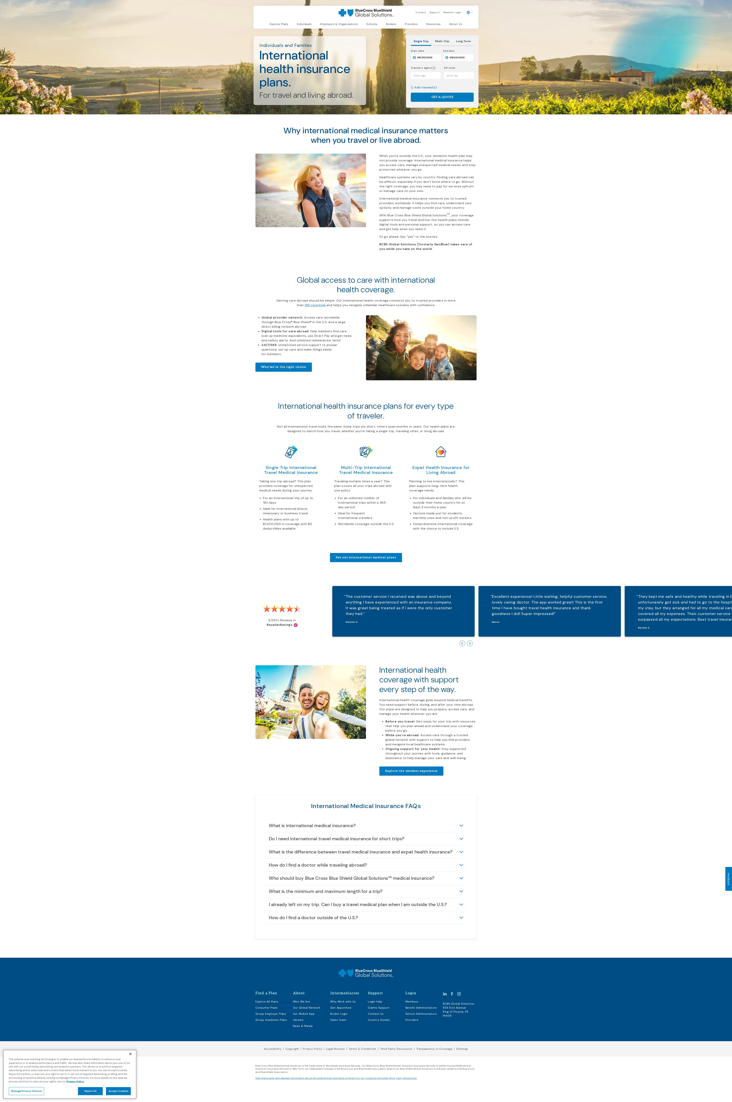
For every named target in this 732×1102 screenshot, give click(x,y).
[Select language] (470, 12)
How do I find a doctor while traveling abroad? (318, 865)
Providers (411, 24)
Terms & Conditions (362, 1049)
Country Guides (379, 1020)
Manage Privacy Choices (26, 1091)
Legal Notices (335, 1049)
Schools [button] (372, 24)
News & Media (303, 1026)
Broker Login (339, 1013)
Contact (421, 12)
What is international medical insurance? (312, 825)
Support (435, 12)
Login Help (375, 1001)
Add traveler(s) (426, 87)
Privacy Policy (312, 1049)
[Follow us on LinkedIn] (445, 993)
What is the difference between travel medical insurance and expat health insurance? (361, 852)
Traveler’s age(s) (421, 68)
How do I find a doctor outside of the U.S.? (313, 918)
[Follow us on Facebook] (452, 993)
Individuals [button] (304, 24)
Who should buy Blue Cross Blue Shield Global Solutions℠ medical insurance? (351, 878)
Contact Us (376, 1013)
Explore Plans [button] (279, 24)
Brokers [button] (391, 24)
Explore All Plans (266, 1001)
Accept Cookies (118, 1091)
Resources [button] (433, 24)
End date (458, 50)
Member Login (452, 12)
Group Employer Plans (270, 1013)
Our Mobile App (304, 1013)
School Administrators (421, 1013)
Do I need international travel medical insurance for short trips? (336, 839)
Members (411, 1001)
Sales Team (338, 1020)
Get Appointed (340, 1007)
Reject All (90, 1091)
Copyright (292, 1049)
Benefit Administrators (421, 1007)
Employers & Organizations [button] (339, 24)
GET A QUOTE (442, 97)
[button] (434, 68)
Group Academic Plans (271, 1020)
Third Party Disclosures (396, 1049)
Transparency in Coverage (434, 1049)
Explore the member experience (411, 771)
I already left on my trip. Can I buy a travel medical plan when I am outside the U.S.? (358, 904)
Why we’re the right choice (283, 367)
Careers (298, 1020)
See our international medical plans (366, 557)
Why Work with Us (343, 1001)
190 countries (315, 305)
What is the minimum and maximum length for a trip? (326, 891)
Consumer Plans (266, 1007)
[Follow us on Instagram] (459, 993)
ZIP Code (449, 68)
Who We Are (301, 1001)
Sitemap (462, 1049)
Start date (426, 50)
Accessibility (273, 1049)
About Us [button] (455, 24)
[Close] (130, 1054)
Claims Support (379, 1007)
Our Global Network (306, 1007)
